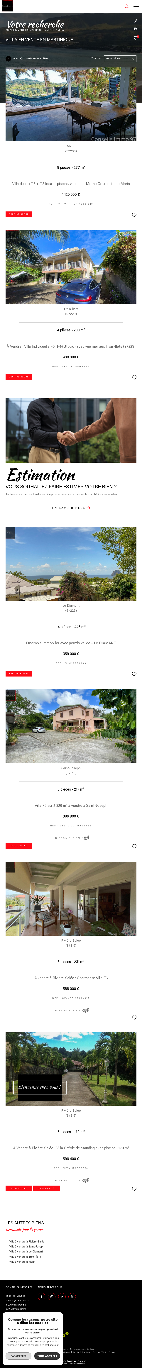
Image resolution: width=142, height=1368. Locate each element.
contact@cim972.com (17, 1300)
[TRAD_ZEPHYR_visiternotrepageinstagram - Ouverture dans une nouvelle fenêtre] (51, 1296)
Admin (76, 1352)
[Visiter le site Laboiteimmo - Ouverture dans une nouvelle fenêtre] (71, 1359)
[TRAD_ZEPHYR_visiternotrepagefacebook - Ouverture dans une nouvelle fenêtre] (41, 1296)
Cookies (112, 1352)
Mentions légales (63, 1352)
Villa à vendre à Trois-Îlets (25, 1257)
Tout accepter (47, 1356)
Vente (50, 30)
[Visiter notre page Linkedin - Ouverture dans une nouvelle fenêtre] (62, 1296)
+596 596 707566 (16, 1296)
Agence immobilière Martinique (25, 30)
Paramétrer (18, 1356)
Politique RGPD (99, 1352)
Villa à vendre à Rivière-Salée (26, 1241)
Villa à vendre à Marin (22, 1262)
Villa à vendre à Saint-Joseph (26, 1246)
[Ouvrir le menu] (136, 6)
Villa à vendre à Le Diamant (26, 1251)
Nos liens (86, 1352)
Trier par (96, 58)
